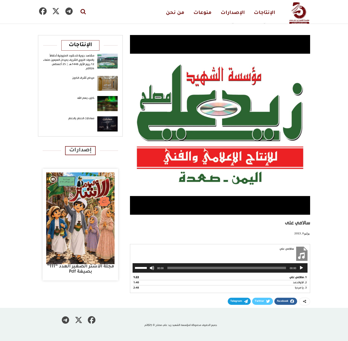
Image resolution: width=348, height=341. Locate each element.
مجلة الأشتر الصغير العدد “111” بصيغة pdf (80, 269)
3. (301, 287)
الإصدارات (233, 13)
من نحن (175, 13)
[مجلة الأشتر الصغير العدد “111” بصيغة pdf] (80, 218)
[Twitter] (56, 11)
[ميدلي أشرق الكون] (107, 83)
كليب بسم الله (85, 98)
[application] (220, 268)
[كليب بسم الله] (107, 103)
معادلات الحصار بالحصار (81, 118)
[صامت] (152, 268)
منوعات (202, 13)
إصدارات (80, 150)
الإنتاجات (264, 13)
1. (298, 277)
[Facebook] (43, 11)
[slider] (141, 267)
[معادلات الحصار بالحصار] (107, 123)
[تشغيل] (301, 268)
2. (300, 282)
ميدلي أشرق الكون (83, 78)
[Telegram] (69, 11)
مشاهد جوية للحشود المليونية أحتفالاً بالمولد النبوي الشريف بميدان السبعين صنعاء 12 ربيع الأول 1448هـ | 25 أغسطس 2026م (68, 62)
